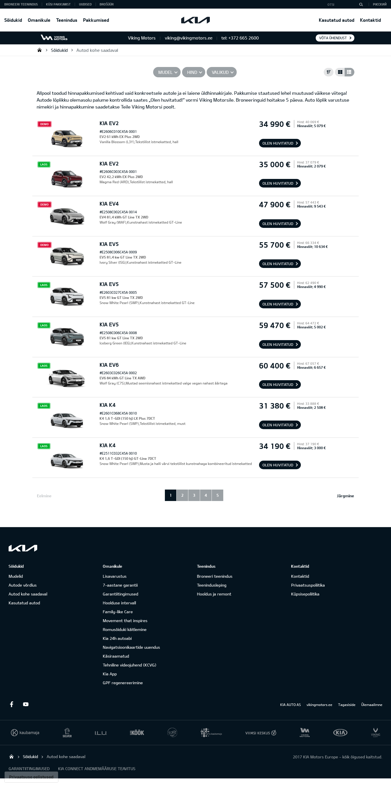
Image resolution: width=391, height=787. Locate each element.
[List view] (349, 72)
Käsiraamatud (116, 656)
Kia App (110, 673)
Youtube (26, 704)
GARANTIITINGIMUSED (29, 768)
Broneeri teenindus (214, 576)
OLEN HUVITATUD (277, 143)
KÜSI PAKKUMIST (58, 4)
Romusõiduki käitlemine (125, 629)
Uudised (85, 4)
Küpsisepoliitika (305, 593)
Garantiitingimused (120, 593)
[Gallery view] (340, 72)
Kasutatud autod (336, 20)
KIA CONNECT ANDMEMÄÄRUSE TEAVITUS (96, 768)
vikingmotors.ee (319, 705)
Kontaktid (370, 20)
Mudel (165, 72)
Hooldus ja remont (214, 593)
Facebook (11, 704)
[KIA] (195, 20)
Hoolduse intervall (119, 602)
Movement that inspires (125, 620)
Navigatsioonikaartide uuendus (131, 647)
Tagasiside (347, 705)
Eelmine (44, 495)
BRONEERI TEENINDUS (21, 4)
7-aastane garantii (120, 585)
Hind (192, 72)
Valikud (220, 72)
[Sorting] (328, 72)
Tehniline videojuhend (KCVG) (129, 664)
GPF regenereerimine (123, 682)
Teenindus (66, 20)
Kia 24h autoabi (117, 638)
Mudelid (16, 576)
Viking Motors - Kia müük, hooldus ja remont (39, 50)
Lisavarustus (115, 576)
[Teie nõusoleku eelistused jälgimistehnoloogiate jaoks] (31, 777)
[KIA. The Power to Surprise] (23, 548)
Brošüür (107, 4)
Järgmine (345, 495)
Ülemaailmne (371, 705)
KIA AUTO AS (290, 705)
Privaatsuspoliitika (308, 585)
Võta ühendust (333, 38)
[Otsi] (361, 4)
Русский (380, 4)
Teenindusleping (211, 585)
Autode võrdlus (23, 585)
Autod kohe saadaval (97, 50)
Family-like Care (118, 611)
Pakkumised (96, 20)
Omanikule (39, 20)
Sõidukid (13, 20)
